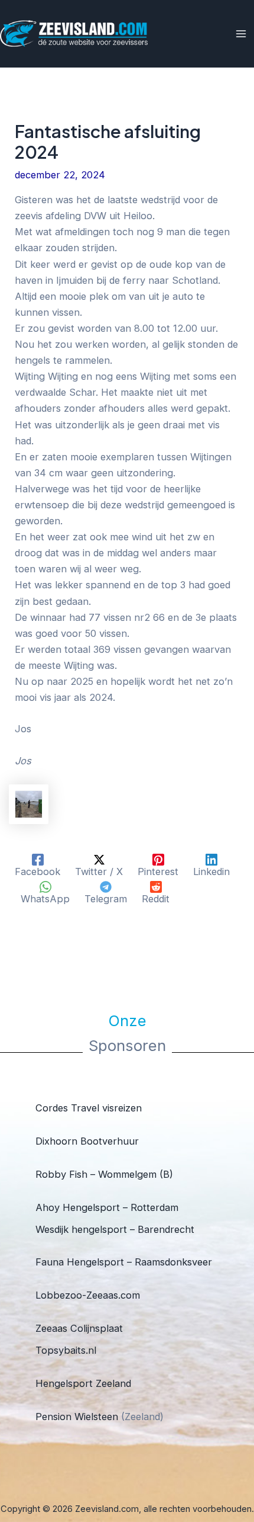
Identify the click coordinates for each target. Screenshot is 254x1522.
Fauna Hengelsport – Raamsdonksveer (123, 1262)
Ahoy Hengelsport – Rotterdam (106, 1207)
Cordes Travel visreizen (88, 1108)
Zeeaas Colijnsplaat (79, 1328)
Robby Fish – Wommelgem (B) (104, 1174)
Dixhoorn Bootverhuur (87, 1141)
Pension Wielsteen (76, 1416)
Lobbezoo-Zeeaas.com (87, 1295)
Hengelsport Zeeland (83, 1383)
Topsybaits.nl (65, 1350)
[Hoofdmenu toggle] (240, 34)
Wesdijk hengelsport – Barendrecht (114, 1229)
